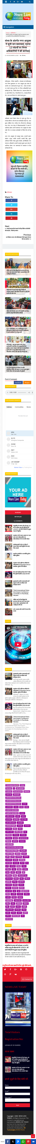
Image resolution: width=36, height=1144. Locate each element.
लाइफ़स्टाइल (18, 900)
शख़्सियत (26, 903)
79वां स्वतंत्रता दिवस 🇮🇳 (12, 785)
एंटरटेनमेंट (8, 829)
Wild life (26, 791)
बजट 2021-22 (22, 875)
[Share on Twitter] (12, 205)
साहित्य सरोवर (9, 909)
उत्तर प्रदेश (23, 819)
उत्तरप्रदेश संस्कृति (10, 825)
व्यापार (13, 903)
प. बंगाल (25, 869)
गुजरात (15, 838)
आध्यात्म (22, 813)
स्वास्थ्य (19, 913)
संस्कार (18, 906)
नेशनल (24, 866)
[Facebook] (7, 1141)
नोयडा (19, 869)
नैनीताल (8, 869)
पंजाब (7, 872)
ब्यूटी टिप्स (21, 881)
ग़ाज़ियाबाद (13, 32)
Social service (18, 791)
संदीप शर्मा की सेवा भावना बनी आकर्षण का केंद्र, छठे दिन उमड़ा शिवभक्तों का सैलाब (17, 312)
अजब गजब (8, 794)
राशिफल (27, 894)
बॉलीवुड (15, 881)
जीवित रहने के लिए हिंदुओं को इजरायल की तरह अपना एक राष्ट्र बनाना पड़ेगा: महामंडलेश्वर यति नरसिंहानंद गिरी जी (17, 272)
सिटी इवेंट (17, 909)
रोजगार (14, 897)
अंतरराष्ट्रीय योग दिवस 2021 (13, 801)
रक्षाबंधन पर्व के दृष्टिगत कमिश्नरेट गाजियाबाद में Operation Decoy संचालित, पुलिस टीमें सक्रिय (21, 564)
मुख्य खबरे (8, 891)
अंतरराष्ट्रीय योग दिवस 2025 (13, 804)
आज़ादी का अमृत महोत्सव (12, 813)
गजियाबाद (8, 835)
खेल (25, 832)
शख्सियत (19, 903)
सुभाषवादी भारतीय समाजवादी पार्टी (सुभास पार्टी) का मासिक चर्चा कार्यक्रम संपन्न (21, 582)
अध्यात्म (24, 804)
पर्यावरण (18, 872)
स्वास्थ (13, 913)
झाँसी (7, 857)
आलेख (17, 816)
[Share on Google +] (12, 209)
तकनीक (15, 860)
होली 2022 (9, 919)
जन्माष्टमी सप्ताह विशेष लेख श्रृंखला (14, 847)
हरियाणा (8, 916)
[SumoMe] (33, 1141)
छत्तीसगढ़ (15, 841)
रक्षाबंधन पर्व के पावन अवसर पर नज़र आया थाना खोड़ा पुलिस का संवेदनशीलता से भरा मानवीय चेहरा (22, 537)
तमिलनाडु (22, 860)
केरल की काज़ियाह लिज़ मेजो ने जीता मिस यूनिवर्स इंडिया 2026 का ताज (22, 573)
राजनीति (13, 894)
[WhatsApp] (23, 1141)
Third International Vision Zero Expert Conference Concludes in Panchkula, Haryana (21, 592)
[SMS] (17, 1141)
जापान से (18, 853)
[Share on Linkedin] (12, 214)
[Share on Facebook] (12, 200)
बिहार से (27, 878)
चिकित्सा (8, 841)
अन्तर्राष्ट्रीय (9, 807)
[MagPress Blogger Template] (18, 14)
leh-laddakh (20, 788)
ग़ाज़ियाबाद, (24, 55)
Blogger (27, 382)
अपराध (16, 807)
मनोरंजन (21, 885)
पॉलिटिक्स (8, 875)
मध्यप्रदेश (8, 885)
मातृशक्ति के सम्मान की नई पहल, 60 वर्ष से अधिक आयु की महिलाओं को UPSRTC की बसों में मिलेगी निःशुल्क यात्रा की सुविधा (22, 528)
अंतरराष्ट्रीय (17, 794)
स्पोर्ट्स (24, 909)
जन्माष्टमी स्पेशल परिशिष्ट (12, 850)
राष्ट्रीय (8, 897)
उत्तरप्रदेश (20, 822)
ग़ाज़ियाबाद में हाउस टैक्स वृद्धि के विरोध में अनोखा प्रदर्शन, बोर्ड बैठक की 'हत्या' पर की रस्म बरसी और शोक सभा (18, 291)
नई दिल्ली (12, 866)
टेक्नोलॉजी (26, 857)
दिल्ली (22, 863)
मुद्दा (14, 891)
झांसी (12, 857)
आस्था (23, 816)
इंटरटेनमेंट (8, 819)
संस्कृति (24, 906)
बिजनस (16, 878)
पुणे (23, 872)
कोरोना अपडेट (9, 832)
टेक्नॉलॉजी (18, 857)
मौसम (7, 894)
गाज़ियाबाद (23, 835)
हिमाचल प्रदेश (15, 916)
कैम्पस (20, 829)
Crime (22, 785)
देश (27, 863)
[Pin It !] (12, 218)
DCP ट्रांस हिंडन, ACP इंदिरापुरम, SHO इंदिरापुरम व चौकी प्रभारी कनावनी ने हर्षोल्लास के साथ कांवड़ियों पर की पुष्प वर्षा (17, 330)
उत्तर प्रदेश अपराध (10, 822)
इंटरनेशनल (16, 819)
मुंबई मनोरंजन (25, 891)
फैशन (15, 875)
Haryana (8, 788)
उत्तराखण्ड (27, 825)
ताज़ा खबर (8, 863)
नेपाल (18, 866)
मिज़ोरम (22, 888)
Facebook (18, 382)
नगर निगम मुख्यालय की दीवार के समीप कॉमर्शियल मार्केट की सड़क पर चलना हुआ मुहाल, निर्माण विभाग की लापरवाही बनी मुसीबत (17, 369)
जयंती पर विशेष (9, 853)
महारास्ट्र (15, 888)
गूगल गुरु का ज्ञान (23, 838)
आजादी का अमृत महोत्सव (12, 810)
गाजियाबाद (15, 835)
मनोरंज (15, 885)
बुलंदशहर (8, 881)
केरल (15, 829)
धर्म (7, 866)
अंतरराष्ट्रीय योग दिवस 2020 (13, 797)
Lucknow (8, 791)
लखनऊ (20, 897)
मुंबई (19, 891)
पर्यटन (12, 872)
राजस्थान (20, 894)
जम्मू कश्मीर (23, 850)
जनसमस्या (22, 841)
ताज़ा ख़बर (16, 863)
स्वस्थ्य (7, 913)
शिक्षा (7, 906)
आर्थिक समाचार (10, 816)
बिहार (21, 878)
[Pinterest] (28, 1141)
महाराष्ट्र (8, 888)
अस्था (26, 807)
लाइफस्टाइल (9, 900)
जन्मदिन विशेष (9, 844)
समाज (12, 906)
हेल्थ (23, 916)
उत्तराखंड (20, 825)
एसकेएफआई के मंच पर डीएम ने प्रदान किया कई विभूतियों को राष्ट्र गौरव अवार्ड (21, 546)
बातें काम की (9, 878)
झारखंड (24, 853)
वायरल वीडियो (26, 900)
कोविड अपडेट (18, 832)
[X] (12, 1141)
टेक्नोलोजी (8, 860)
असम (21, 807)
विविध (7, 903)
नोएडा (13, 869)
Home (7, 32)
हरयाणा (25, 913)
